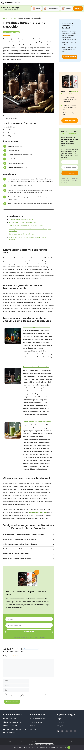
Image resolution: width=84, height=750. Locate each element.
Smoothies (12, 18)
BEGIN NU (78, 8)
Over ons (33, 726)
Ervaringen (60, 722)
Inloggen (60, 726)
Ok (69, 747)
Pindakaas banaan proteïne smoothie (21, 219)
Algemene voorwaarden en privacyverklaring (44, 743)
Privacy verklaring (36, 722)
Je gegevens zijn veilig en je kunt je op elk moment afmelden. (28, 637)
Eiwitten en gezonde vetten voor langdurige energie (26, 226)
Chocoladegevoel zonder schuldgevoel (21, 234)
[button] (4, 35)
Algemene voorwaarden (38, 719)
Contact (33, 729)
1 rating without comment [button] (30, 649)
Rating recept (7, 656)
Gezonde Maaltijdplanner (38, 512)
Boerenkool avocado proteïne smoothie (37, 421)
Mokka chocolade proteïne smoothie (36, 367)
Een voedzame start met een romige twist (23, 222)
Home (5, 18)
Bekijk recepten (70, 57)
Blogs (59, 719)
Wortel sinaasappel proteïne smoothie (36, 327)
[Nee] (82, 747)
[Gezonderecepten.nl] (10, 2)
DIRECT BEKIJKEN (70, 120)
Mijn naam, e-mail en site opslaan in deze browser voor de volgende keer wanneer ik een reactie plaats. (28, 695)
